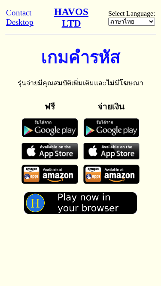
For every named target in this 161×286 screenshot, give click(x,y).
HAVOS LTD (71, 17)
